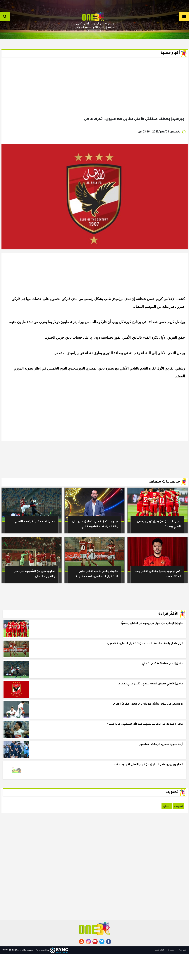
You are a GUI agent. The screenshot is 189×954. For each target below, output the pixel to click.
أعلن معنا (159, 950)
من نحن (182, 950)
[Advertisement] (94, 93)
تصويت (178, 805)
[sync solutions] (59, 950)
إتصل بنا (171, 950)
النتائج (166, 805)
